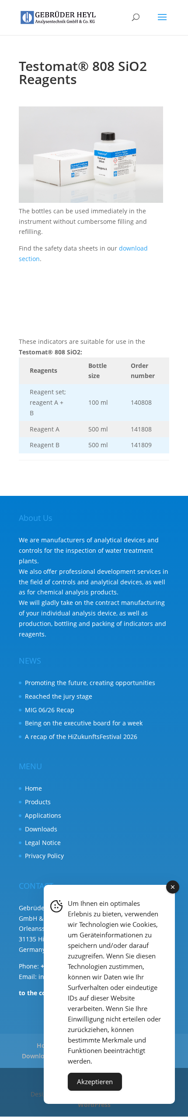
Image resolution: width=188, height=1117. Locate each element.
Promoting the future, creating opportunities (90, 683)
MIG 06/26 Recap (49, 710)
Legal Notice (43, 842)
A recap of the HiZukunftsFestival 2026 (81, 736)
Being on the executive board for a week (84, 723)
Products (38, 802)
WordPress (94, 1104)
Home (33, 788)
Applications (43, 815)
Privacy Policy (44, 856)
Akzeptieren (95, 1081)
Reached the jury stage (58, 696)
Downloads (41, 829)
